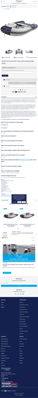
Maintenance (3, 355)
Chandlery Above (4, 339)
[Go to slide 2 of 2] (20, 228)
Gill (20, 348)
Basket (2, 302)
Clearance (3, 365)
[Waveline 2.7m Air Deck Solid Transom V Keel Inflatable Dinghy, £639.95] (27, 215)
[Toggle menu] (1, 1)
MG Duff (21, 353)
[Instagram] (20, 294)
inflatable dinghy (8, 99)
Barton (21, 351)
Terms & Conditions (24, 326)
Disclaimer (22, 314)
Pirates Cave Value (23, 339)
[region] (23, 234)
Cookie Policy (22, 307)
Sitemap (21, 333)
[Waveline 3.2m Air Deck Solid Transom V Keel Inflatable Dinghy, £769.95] (11, 215)
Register (2, 307)
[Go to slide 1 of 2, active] (18, 228)
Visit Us (21, 328)
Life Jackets (3, 360)
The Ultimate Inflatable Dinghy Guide (7, 195)
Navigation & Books (5, 358)
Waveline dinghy (5, 177)
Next (36, 52)
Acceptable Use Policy (24, 304)
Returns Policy (22, 321)
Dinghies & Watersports (6, 346)
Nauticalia (22, 346)
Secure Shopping (23, 323)
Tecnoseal (22, 343)
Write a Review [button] (7, 8)
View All (21, 363)
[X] (24, 90)
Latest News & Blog (23, 331)
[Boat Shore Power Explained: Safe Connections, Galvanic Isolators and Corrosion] (19, 253)
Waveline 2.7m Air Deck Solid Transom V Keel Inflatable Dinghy (27, 225)
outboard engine (25, 159)
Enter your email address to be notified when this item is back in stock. (13, 70)
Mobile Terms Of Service (24, 316)
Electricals (3, 348)
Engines (2, 353)
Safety (2, 363)
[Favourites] (10, 221)
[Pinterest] (26, 90)
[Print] (22, 90)
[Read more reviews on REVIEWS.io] (5, 238)
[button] (10, 234)
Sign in (2, 304)
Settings (14, 202)
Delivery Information (24, 312)
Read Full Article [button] (7, 272)
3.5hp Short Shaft (4, 156)
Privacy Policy (22, 319)
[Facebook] (18, 90)
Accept (23, 202)
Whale (21, 355)
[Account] (34, 1)
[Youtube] (23, 294)
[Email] (20, 90)
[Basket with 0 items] (36, 1)
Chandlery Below (4, 341)
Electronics (3, 351)
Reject (19, 202)
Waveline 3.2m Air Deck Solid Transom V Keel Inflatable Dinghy (11, 225)
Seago (21, 341)
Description (4, 96)
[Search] (4, 1)
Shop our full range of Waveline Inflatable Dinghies (9, 196)
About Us (21, 302)
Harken (21, 360)
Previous (2, 52)
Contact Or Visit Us (23, 309)
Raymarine (22, 358)
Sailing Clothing (4, 343)
